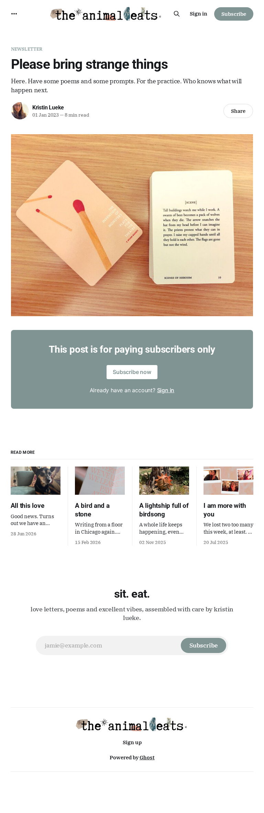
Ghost (147, 757)
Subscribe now (132, 371)
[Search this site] (176, 13)
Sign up (132, 742)
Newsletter (26, 49)
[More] (14, 13)
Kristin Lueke (48, 107)
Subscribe (233, 14)
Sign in (198, 13)
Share (238, 111)
